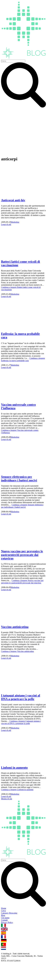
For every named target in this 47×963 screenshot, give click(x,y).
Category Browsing (9, 913)
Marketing (15, 222)
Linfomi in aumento (14, 767)
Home (3, 908)
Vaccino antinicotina (14, 627)
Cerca (3, 911)
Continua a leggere (23, 359)
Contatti (4, 920)
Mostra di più (6, 799)
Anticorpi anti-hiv (13, 200)
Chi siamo (5, 918)
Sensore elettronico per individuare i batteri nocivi (19, 478)
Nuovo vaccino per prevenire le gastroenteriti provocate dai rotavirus (22, 555)
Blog (3, 915)
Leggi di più (6, 224)
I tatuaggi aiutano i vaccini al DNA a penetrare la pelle (20, 697)
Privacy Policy (7, 922)
